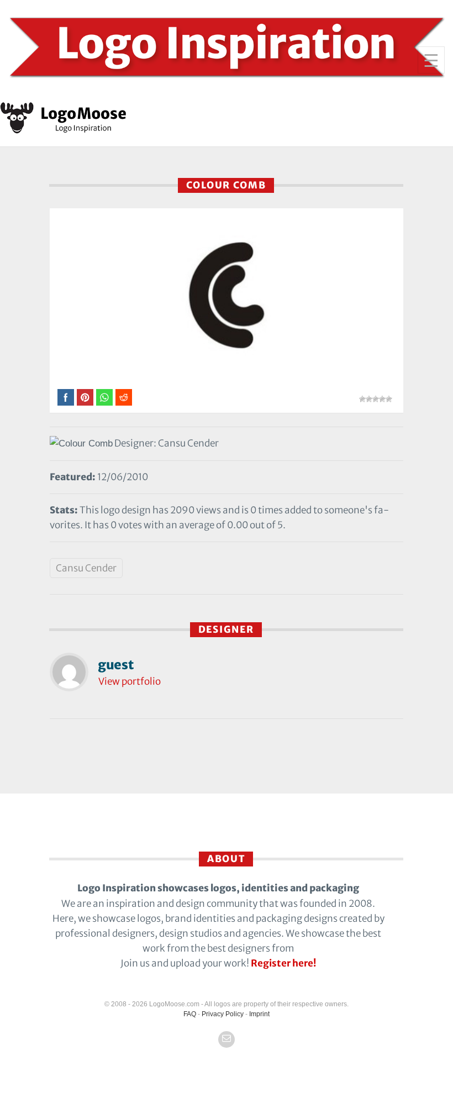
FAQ (189, 1014)
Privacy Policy (223, 1014)
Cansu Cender (86, 568)
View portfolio (129, 681)
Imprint (259, 1014)
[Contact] (226, 1039)
